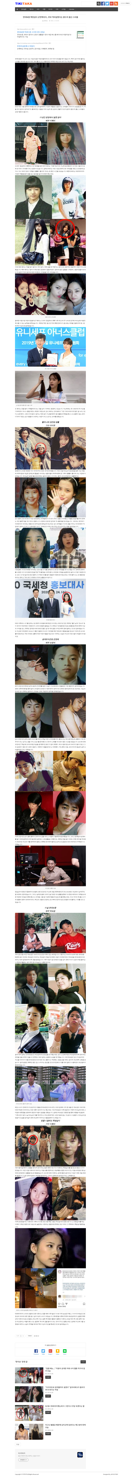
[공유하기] (21, 1335)
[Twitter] (107, 3)
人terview (71, 9)
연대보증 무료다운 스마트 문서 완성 (30, 32)
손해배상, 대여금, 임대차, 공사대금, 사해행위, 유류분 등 (35, 49)
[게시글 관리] (23, 1335)
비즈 (38, 9)
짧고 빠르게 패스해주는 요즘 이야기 (29, 1456)
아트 (57, 9)
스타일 (64, 9)
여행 (44, 9)
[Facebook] (103, 3)
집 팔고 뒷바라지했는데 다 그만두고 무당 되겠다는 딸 (64, 1406)
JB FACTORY (114, 1474)
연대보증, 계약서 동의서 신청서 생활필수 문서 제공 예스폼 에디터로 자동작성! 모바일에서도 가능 (44, 36)
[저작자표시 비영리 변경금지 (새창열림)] (36, 1336)
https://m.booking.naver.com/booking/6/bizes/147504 (32, 43)
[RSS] (116, 3)
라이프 (50, 9)
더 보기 (83, 1361)
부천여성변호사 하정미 (26, 46)
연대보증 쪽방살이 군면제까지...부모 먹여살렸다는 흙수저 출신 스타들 (50, 17)
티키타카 (21, 1453)
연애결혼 (23, 9)
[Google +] (112, 3)
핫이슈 (32, 9)
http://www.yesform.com (24, 29)
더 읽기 (48, 1377)
